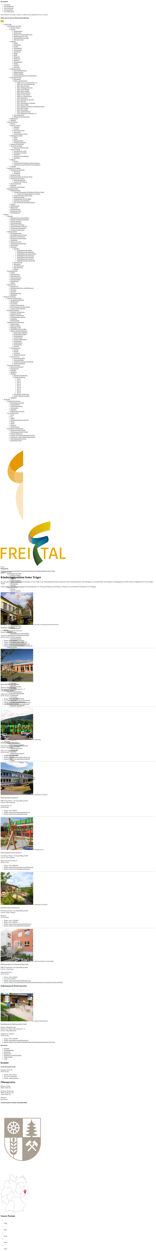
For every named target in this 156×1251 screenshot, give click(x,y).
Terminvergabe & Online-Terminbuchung (14, 1102)
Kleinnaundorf (18, 62)
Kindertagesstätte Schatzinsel (9, 797)
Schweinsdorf (18, 50)
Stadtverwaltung (12, 231)
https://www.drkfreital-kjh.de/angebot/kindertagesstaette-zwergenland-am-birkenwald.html (33, 982)
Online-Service (11, 284)
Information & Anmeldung (21, 201)
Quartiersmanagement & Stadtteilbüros (25, 76)
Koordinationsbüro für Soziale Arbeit (21, 177)
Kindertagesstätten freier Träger (23, 195)
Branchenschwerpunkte (17, 403)
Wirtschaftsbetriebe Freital (18, 439)
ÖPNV (16, 137)
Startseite (3, 571)
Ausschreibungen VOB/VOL (18, 226)
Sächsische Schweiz (19, 355)
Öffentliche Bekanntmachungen (19, 219)
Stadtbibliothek (14, 206)
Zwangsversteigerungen (17, 230)
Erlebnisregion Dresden (17, 411)
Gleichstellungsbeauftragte (18, 243)
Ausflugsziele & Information (15, 322)
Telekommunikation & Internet (19, 420)
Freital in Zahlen (15, 28)
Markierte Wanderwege (20, 375)
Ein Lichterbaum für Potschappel (20, 307)
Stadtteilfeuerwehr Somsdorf (25, 257)
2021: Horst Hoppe (22, 110)
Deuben (16, 46)
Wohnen (12, 123)
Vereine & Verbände (16, 146)
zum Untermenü (8, 8)
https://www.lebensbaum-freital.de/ (17, 759)
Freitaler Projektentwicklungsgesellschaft (22, 435)
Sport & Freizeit (15, 149)
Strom (12, 415)
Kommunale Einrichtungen (18, 238)
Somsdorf (16, 65)
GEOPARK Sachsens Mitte (18, 329)
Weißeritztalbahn (15, 326)
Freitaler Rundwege (19, 377)
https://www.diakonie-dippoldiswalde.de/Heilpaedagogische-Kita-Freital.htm (29, 1042)
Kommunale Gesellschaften (15, 428)
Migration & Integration (17, 187)
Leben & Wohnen (12, 122)
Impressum (7, 1052)
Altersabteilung (18, 267)
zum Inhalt (7, 4)
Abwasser (13, 425)
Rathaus (6, 214)
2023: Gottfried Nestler (24, 111)
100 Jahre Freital (19, 40)
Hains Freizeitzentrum (16, 367)
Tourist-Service (14, 356)
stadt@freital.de (13, 1078)
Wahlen (12, 283)
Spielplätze (17, 158)
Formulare (13, 290)
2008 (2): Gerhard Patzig (24, 96)
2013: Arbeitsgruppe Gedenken (26, 103)
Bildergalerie (14, 118)
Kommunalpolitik (12, 271)
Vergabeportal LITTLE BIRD (22, 199)
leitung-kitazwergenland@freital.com (17, 980)
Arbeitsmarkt (14, 408)
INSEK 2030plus (19, 74)
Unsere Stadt (7, 24)
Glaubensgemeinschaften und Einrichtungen (27, 163)
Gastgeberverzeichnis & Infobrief (23, 362)
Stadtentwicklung (15, 69)
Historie (16, 269)
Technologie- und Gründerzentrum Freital (22, 437)
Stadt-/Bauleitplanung (20, 70)
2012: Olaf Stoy (21, 101)
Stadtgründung (18, 31)
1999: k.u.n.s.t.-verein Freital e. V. (27, 82)
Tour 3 (19, 382)
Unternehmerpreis (19, 115)
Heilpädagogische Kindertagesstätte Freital (13, 1024)
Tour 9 (19, 392)
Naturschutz (17, 132)
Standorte (16, 248)
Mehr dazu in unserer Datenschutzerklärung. (15, 18)
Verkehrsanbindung (19, 363)
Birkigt (16, 53)
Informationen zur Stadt (14, 26)
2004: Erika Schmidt (23, 91)
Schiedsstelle (14, 245)
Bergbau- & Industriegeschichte (23, 34)
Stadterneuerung (18, 72)
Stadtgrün (16, 127)
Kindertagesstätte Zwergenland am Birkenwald (14, 964)
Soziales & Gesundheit (14, 168)
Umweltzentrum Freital (20, 134)
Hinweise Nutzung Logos (21, 147)
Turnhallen (17, 154)
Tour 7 (19, 389)
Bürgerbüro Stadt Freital (17, 237)
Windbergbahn (18, 343)
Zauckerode (17, 52)
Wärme (12, 418)
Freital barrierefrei (15, 183)
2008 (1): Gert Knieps (23, 94)
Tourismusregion (15, 348)
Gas (11, 416)
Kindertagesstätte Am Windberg (10, 684)
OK (2, 21)
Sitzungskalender (15, 279)
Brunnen (16, 346)
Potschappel (17, 45)
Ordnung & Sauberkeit (17, 144)
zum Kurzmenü (8, 10)
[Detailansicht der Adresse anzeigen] (17, 681)
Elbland (16, 351)
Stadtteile (13, 41)
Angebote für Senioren (20, 182)
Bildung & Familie (12, 189)
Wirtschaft (7, 399)
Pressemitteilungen (16, 223)
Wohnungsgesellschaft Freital (19, 432)
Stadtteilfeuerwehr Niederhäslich (26, 254)
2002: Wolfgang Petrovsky (25, 87)
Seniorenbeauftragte (19, 180)
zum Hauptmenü (9, 6)
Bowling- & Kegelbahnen (21, 156)
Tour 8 (19, 391)
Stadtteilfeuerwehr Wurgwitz (25, 259)
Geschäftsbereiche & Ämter (18, 235)
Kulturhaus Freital (15, 314)
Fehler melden (8, 1057)
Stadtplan (13, 120)
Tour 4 (19, 384)
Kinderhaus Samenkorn (7, 627)
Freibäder (13, 370)
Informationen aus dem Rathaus (19, 218)
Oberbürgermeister (15, 233)
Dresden (16, 350)
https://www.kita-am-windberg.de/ (16, 704)
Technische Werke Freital (17, 430)
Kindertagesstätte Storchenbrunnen (11, 852)
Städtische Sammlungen (17, 312)
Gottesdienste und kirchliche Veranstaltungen (27, 165)
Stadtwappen (17, 33)
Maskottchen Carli (15, 211)
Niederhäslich (18, 48)
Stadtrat (12, 272)
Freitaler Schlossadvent (17, 305)
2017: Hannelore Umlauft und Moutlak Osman (31, 106)
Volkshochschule (15, 209)
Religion (12, 159)
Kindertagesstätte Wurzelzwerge (10, 907)
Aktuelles (10, 216)
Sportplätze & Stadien (20, 153)
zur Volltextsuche (9, 11)
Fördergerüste (18, 344)
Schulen (12, 204)
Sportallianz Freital (16, 440)
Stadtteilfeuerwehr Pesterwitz (25, 255)
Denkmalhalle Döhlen (20, 334)
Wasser (12, 421)
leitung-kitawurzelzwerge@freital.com (17, 924)
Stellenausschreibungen (17, 225)
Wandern (13, 374)
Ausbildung (13, 240)
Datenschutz (7, 1053)
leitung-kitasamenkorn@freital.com (17, 644)
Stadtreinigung (14, 427)
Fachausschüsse (15, 274)
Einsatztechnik (18, 262)
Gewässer (16, 129)
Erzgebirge (17, 353)
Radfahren (13, 398)
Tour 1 (19, 379)
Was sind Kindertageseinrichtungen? (24, 202)
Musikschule (14, 207)
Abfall (12, 423)
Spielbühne (13, 319)
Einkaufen (13, 410)
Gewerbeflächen (15, 404)
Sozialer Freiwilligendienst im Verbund (28, 194)
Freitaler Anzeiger (15, 221)
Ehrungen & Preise (16, 77)
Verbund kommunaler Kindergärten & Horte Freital (29, 192)
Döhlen (16, 43)
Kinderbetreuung (15, 190)
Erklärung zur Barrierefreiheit (12, 1055)
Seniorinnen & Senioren (17, 178)
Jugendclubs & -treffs (20, 151)
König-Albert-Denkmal (20, 332)
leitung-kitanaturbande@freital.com (17, 757)
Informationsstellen (19, 358)
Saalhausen (17, 58)
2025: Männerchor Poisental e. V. (27, 113)
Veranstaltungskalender (17, 300)
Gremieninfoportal (15, 278)
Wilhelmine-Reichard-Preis (22, 117)
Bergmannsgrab (18, 336)
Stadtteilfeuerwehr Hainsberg (25, 252)
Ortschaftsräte (14, 281)
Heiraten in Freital (15, 242)
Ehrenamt (13, 185)
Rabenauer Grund (15, 327)
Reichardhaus (18, 341)
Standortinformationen (13, 401)
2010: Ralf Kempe (22, 98)
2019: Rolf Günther (22, 108)
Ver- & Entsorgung (12, 413)
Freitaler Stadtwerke (16, 433)
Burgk (15, 55)
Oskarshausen (14, 368)
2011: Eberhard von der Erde (25, 99)
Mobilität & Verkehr (16, 135)
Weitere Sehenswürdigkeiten (18, 331)
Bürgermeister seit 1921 (21, 36)
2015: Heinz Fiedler (23, 105)
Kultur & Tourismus (10, 296)
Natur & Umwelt (15, 125)
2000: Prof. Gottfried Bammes (26, 84)
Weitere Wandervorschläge (21, 396)
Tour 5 (19, 386)
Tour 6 (19, 387)
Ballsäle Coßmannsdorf (17, 315)
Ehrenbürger (17, 79)
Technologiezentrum (16, 406)
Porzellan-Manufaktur (20, 339)
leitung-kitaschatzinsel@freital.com (17, 812)
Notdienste (17, 173)
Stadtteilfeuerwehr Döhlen (24, 250)
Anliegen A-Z (14, 286)
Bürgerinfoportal (15, 276)
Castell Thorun (18, 338)
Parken (16, 139)
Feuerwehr (13, 247)
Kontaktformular (9, 1050)
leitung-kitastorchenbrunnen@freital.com (18, 867)
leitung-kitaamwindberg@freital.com (17, 702)
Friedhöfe (13, 166)
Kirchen (16, 161)
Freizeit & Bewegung (13, 365)
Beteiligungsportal (15, 293)
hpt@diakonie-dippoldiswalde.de (16, 1040)
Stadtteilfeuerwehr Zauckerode (26, 260)
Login (5, 1059)
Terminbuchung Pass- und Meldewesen (22, 288)
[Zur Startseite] (33, 565)
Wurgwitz (16, 60)
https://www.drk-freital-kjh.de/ (15, 814)
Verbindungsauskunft (20, 142)
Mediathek (13, 295)
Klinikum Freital (15, 175)
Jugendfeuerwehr (19, 266)
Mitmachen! (17, 264)
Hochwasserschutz (19, 130)
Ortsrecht (13, 291)
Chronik (12, 29)
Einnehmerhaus (15, 320)
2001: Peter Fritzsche (23, 86)
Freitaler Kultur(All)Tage (17, 308)
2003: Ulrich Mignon (23, 89)
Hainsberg (17, 57)
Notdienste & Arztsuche (17, 170)
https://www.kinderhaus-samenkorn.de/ (18, 645)
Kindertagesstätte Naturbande (9, 742)
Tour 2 (19, 380)
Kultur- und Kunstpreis (20, 81)
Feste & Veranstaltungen (14, 298)
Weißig (16, 64)
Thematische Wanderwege (21, 394)
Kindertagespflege (19, 197)
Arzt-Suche (17, 171)
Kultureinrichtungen (13, 310)
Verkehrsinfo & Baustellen (18, 228)
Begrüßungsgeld (15, 213)
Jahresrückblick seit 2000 (21, 38)
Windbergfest (14, 302)
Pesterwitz (17, 67)
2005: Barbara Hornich (23, 93)
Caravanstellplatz (19, 360)
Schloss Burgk (14, 324)
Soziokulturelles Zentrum (17, 317)
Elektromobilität (18, 141)
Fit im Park (13, 303)
